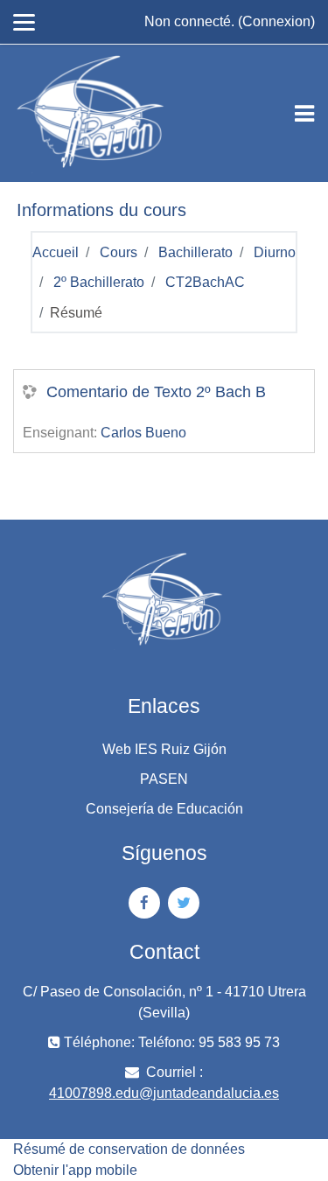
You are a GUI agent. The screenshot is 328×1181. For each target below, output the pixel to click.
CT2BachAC (205, 282)
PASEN (164, 779)
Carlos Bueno (143, 432)
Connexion (276, 21)
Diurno (275, 252)
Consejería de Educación (164, 808)
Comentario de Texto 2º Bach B (156, 392)
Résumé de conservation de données (129, 1149)
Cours (118, 252)
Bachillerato (195, 252)
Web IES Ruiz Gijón (164, 749)
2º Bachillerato (98, 282)
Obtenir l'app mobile (75, 1170)
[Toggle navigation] (304, 113)
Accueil (55, 252)
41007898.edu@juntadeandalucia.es (164, 1093)
